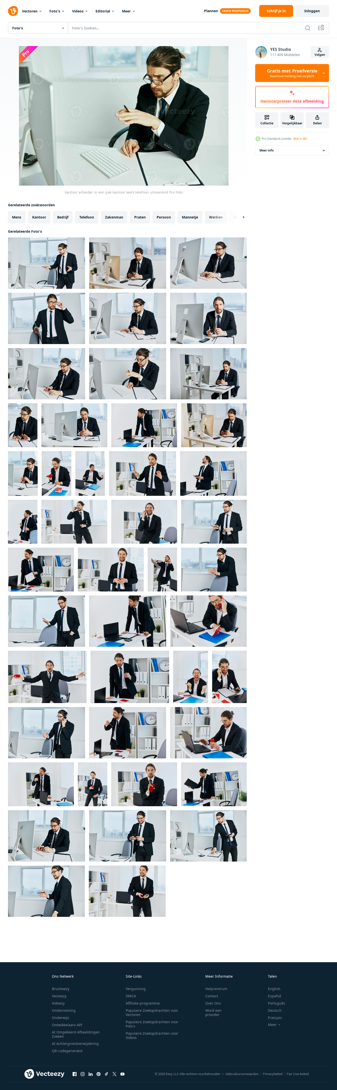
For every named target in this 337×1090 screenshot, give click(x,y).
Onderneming (64, 1010)
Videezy (58, 1003)
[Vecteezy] (13, 11)
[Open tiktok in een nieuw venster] (107, 1074)
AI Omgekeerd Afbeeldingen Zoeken (76, 1034)
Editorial (103, 11)
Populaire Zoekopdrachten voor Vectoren (152, 1012)
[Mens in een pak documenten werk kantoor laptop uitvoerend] (229, 677)
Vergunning (136, 988)
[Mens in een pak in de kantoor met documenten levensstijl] (22, 522)
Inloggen (312, 10)
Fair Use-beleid (298, 1074)
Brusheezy (60, 988)
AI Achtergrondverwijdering (75, 1043)
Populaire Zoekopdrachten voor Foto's (152, 1023)
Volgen (320, 55)
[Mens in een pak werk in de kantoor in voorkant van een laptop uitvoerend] (56, 473)
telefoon (86, 217)
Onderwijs (60, 1017)
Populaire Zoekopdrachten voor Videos (152, 1035)
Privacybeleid (273, 1074)
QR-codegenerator (67, 1050)
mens (16, 217)
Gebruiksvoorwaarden (242, 1074)
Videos (78, 11)
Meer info (266, 150)
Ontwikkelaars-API (67, 1024)
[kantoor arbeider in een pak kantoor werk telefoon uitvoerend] (208, 263)
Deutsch (275, 1010)
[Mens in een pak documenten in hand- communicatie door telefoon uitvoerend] (127, 836)
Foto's (54, 11)
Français (275, 1017)
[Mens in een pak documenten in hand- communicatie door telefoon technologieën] (208, 836)
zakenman (114, 217)
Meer (126, 11)
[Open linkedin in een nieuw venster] (91, 1074)
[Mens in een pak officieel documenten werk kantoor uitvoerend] (144, 425)
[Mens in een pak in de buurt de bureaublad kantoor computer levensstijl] (214, 569)
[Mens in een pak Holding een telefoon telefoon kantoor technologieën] (142, 473)
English (274, 988)
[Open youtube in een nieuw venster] (122, 1074)
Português (276, 1003)
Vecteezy (59, 996)
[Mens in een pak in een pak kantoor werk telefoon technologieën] (23, 473)
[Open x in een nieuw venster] (114, 1074)
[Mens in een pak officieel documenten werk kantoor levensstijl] (47, 677)
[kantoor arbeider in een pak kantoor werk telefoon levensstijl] (127, 263)
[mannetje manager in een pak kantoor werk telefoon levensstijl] (214, 425)
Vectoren (29, 11)
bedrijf (62, 217)
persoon (164, 217)
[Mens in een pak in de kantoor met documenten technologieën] (213, 473)
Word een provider (213, 1012)
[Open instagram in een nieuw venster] (83, 1074)
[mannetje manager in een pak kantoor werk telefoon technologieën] (46, 891)
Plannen (211, 10)
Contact (211, 996)
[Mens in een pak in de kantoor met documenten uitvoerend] (111, 569)
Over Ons (213, 1003)
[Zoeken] (308, 28)
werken (216, 217)
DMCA (131, 996)
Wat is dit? (300, 139)
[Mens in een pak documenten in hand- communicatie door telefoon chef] (46, 836)
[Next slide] (239, 217)
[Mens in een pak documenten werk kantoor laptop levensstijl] (208, 621)
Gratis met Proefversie (292, 73)
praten (140, 217)
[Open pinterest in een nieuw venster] (99, 1074)
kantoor (39, 217)
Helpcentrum (216, 988)
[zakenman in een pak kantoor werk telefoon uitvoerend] (214, 522)
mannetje (190, 217)
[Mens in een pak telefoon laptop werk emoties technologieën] (90, 473)
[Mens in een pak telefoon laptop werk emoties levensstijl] (208, 732)
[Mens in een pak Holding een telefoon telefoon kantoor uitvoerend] (41, 569)
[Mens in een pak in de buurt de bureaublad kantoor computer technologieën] (46, 732)
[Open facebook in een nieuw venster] (75, 1074)
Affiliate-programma (143, 1003)
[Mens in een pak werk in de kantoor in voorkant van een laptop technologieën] (190, 677)
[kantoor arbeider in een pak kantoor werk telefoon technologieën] (46, 263)
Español (274, 996)
